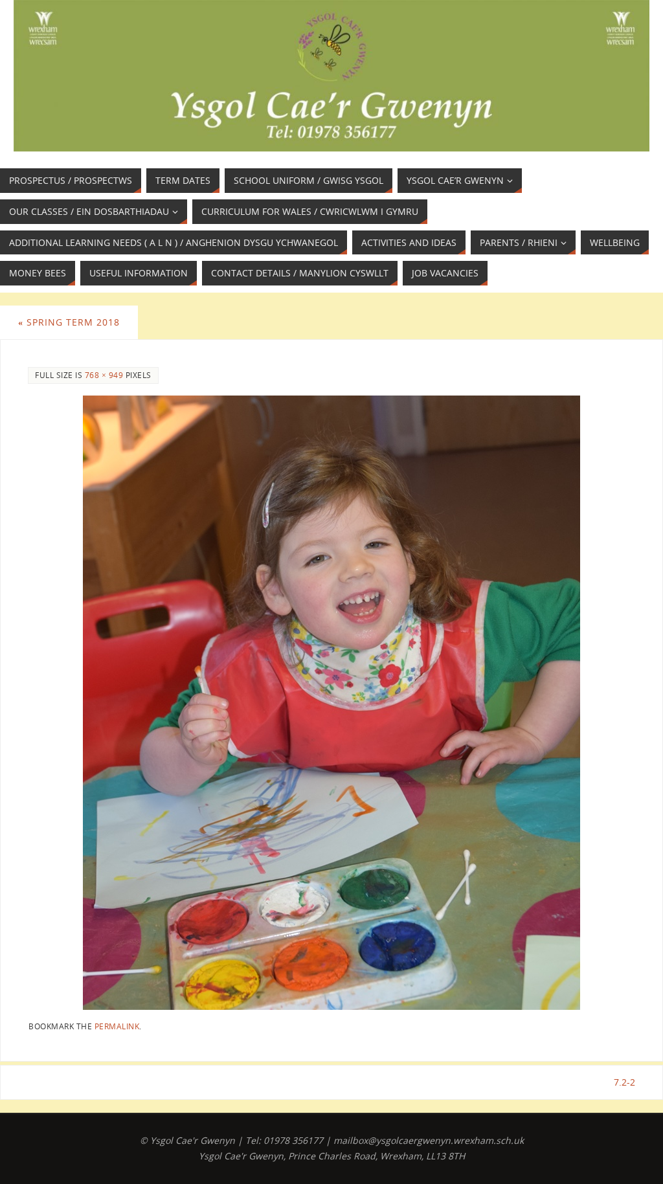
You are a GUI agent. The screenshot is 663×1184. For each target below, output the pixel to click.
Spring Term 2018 (69, 322)
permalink (117, 1026)
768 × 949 (104, 375)
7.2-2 (624, 1082)
